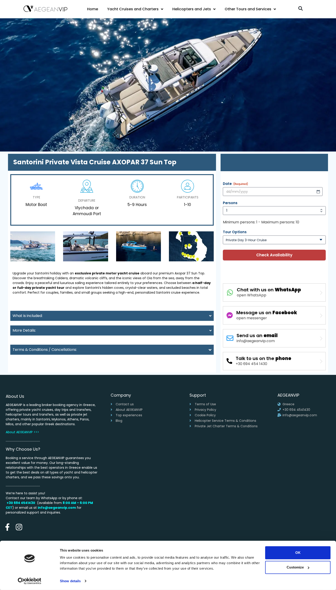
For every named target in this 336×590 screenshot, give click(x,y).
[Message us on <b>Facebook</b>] (230, 315)
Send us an (257, 335)
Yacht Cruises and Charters (133, 9)
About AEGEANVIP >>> (22, 432)
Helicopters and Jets (191, 9)
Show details (70, 581)
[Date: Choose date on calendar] (318, 191)
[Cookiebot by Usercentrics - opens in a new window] (30, 581)
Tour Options (235, 232)
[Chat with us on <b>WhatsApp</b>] (230, 292)
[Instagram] (19, 527)
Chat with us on (269, 290)
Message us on (266, 312)
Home (92, 9)
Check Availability (274, 255)
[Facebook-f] (7, 527)
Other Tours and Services (248, 9)
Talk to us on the (263, 358)
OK (298, 553)
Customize (295, 567)
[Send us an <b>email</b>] (230, 338)
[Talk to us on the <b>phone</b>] (229, 361)
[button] (300, 8)
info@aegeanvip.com (57, 507)
